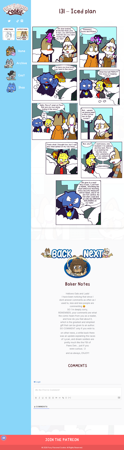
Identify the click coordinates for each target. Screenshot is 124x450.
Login (38, 382)
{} (66, 398)
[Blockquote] (56, 397)
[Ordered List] (49, 397)
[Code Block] (59, 397)
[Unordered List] (53, 397)
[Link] (63, 397)
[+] (69, 398)
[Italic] (39, 397)
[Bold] (36, 397)
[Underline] (42, 397)
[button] (9, 21)
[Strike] (46, 397)
